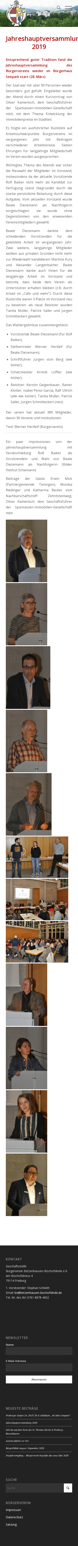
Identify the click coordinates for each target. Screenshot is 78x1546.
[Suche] (57, 8)
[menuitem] (57, 8)
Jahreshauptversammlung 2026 (21, 1422)
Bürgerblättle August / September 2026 (25, 1448)
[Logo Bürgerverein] (32, 13)
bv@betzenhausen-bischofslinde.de (38, 1293)
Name (10, 1345)
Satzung (11, 1524)
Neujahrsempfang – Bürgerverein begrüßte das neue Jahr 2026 (37, 1455)
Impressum (13, 1510)
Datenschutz (14, 1517)
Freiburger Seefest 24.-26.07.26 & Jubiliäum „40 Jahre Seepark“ (38, 1415)
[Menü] (66, 8)
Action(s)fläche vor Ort (17, 1440)
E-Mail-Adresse (16, 1361)
